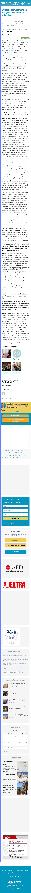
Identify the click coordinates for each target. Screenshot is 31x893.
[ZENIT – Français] (8, 3)
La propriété (17, 870)
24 (15, 745)
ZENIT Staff (16, 29)
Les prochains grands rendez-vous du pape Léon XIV (9, 774)
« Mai (4, 751)
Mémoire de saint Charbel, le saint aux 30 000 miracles (18, 692)
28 (4, 747)
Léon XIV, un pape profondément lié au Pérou (8, 763)
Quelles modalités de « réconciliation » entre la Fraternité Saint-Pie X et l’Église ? (18, 715)
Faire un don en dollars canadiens (15, 420)
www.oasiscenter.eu (8, 50)
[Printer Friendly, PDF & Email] (25, 38)
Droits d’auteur (16, 873)
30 (12, 747)
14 (4, 742)
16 (12, 742)
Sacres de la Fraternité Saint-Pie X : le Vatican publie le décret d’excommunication (17, 685)
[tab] (9, 837)
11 (19, 739)
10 (15, 739)
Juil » (7, 751)
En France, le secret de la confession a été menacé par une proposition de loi (18, 700)
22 (8, 745)
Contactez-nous (25, 873)
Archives (24, 29)
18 (19, 742)
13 (26, 739)
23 (12, 745)
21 (4, 745)
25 (19, 745)
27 (26, 745)
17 (15, 742)
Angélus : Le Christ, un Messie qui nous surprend (14, 667)
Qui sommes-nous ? (7, 870)
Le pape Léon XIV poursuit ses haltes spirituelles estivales (8, 785)
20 (26, 742)
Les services (24, 870)
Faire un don (15, 416)
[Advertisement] (15, 437)
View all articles (6, 398)
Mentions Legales (6, 873)
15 (8, 742)
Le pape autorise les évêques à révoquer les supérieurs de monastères (18, 707)
